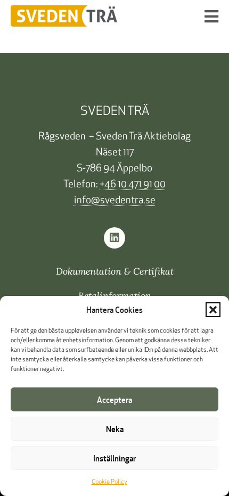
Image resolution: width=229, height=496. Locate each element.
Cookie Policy (109, 482)
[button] (213, 309)
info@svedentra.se (115, 201)
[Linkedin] (114, 238)
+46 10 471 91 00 (133, 185)
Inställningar (114, 458)
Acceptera (114, 399)
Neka (115, 429)
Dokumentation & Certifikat (115, 271)
